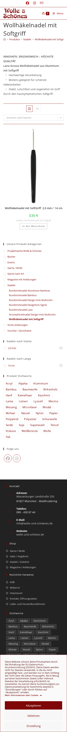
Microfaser (30, 407)
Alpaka (23, 383)
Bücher (11, 256)
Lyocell (38, 401)
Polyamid (12, 419)
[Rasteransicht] (29, 109)
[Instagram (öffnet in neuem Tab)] (34, 3)
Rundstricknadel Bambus (23, 295)
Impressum (16, 593)
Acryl (9, 383)
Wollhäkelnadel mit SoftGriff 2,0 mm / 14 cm (33, 208)
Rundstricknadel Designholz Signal (28, 305)
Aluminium (40, 383)
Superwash (37, 425)
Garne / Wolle (14, 268)
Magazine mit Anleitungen (21, 279)
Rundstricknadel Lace (21, 309)
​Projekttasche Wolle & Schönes (24, 251)
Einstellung (34, 726)
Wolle (47, 431)
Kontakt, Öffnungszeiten (23, 598)
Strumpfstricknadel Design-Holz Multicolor (32, 314)
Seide (9, 425)
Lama (9, 401)
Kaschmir (44, 395)
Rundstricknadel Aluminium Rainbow (29, 290)
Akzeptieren (33, 705)
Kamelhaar (25, 395)
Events (11, 262)
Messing (11, 407)
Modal (47, 407)
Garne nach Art (15, 273)
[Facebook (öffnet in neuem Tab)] (27, 3)
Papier (53, 413)
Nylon (40, 413)
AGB (12, 582)
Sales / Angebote (19, 556)
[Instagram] (17, 458)
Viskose (11, 431)
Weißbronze (30, 431)
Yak (8, 437)
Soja (21, 425)
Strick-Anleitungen (17, 325)
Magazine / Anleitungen (23, 567)
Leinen (23, 401)
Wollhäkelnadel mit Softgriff (50, 39)
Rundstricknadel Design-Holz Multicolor (31, 300)
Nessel (25, 413)
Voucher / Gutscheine (19, 330)
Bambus (11, 389)
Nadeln (19, 220)
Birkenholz (50, 389)
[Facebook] (8, 458)
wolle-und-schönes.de (30, 534)
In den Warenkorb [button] (33, 226)
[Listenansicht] (37, 109)
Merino (53, 401)
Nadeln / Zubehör (19, 562)
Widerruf (15, 587)
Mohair (10, 413)
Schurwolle (49, 419)
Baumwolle (30, 389)
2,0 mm (11, 348)
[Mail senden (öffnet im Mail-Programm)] (40, 3)
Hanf (9, 395)
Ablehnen (33, 716)
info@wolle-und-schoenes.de (34, 523)
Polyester (30, 419)
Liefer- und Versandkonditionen (27, 604)
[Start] (4, 39)
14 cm (11, 365)
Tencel (54, 425)
